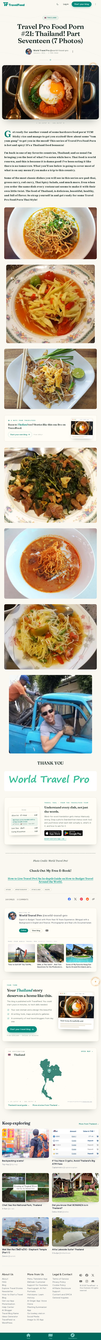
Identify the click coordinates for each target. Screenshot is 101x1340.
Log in (66, 4)
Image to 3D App (35, 1319)
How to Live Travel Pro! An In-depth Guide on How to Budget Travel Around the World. (50, 880)
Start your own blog (18, 434)
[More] (95, 4)
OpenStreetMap (78, 1101)
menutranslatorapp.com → (55, 839)
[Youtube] (47, 930)
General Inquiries (60, 1297)
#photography (21, 889)
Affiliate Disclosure (61, 1288)
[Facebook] (69, 899)
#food (8, 889)
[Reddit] (87, 899)
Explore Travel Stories (12, 1288)
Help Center (8, 1307)
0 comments (22, 900)
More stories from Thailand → (46, 1105)
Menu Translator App (37, 1279)
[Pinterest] (81, 899)
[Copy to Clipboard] (93, 899)
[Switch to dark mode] (57, 4)
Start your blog (81, 4)
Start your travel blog (20, 1029)
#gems (47, 889)
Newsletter (7, 1291)
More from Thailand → (89, 1124)
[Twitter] (75, 899)
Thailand (52, 18)
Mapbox (71, 1101)
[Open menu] (72, 51)
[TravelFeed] (13, 4)
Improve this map (87, 1101)
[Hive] (81, 1275)
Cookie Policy (59, 1285)
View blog (36, 931)
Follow (23, 930)
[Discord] (93, 1281)
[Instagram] (87, 1281)
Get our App (8, 1301)
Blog (4, 1285)
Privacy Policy (59, 1282)
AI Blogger (7, 1310)
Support (56, 1291)
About (5, 1279)
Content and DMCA (62, 1294)
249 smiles (10, 900)
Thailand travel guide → (18, 1105)
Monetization (8, 1304)
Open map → (87, 1051)
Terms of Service (60, 1279)
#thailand (36, 889)
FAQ (4, 1282)
